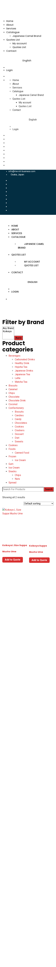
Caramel (13, 389)
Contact (11, 51)
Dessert (19, 434)
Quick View (14, 532)
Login (9, 70)
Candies (19, 415)
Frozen (12, 456)
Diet (17, 437)
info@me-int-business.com (22, 171)
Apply (18, 337)
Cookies (19, 426)
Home (9, 21)
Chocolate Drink (17, 400)
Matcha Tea (21, 381)
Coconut (13, 404)
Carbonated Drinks (25, 359)
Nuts (17, 478)
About (10, 24)
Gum (11, 463)
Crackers (19, 430)
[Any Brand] (8, 328)
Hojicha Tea (21, 366)
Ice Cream (20, 460)
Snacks (12, 471)
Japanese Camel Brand (26, 36)
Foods (12, 449)
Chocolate (14, 396)
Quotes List (13, 39)
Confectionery (16, 407)
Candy (18, 419)
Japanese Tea (22, 374)
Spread (12, 482)
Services (11, 28)
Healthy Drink (22, 363)
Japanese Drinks (24, 370)
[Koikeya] (8, 331)
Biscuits (13, 385)
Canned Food (22, 452)
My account (19, 43)
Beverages (14, 355)
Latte (17, 378)
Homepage (15, 813)
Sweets (19, 441)
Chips (12, 393)
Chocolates (21, 422)
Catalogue (12, 32)
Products (14, 832)
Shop (11, 850)
